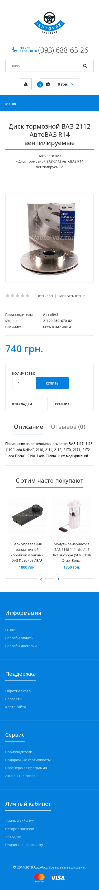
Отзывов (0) (68, 426)
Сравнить (63, 404)
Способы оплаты (19, 637)
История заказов (19, 828)
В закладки (22, 404)
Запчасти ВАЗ (49, 155)
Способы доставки (21, 645)
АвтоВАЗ (50, 314)
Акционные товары (21, 775)
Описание (28, 426)
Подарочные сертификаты (28, 759)
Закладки (13, 836)
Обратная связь (18, 690)
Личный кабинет (19, 820)
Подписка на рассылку (24, 844)
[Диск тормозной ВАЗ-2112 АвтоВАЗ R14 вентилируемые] (49, 238)
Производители (18, 751)
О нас (10, 629)
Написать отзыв (72, 295)
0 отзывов (44, 295)
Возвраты (13, 698)
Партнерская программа (26, 767)
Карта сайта (15, 706)
